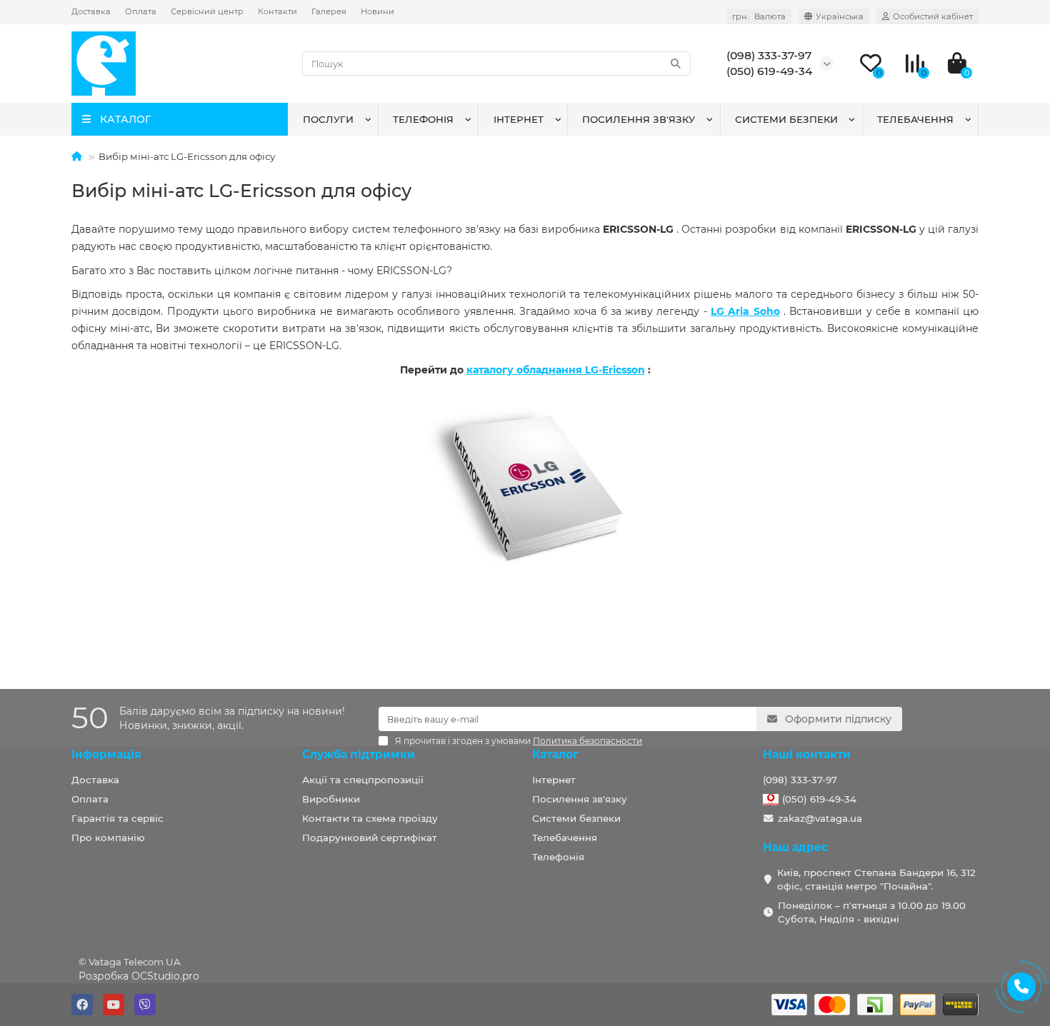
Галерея (328, 11)
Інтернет (519, 119)
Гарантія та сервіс (117, 818)
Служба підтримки (358, 754)
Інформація (106, 754)
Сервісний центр (207, 11)
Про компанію (108, 837)
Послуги (328, 119)
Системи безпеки (786, 119)
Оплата (140, 11)
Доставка (91, 11)
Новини (377, 11)
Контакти (277, 11)
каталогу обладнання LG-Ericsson (555, 369)
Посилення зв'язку (638, 119)
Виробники (331, 799)
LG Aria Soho (745, 311)
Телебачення (915, 119)
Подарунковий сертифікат (369, 837)
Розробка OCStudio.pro (139, 976)
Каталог (555, 754)
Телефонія (423, 119)
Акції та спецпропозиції (363, 779)
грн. (759, 16)
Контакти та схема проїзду (370, 818)
